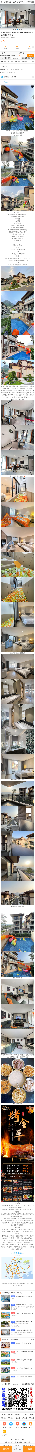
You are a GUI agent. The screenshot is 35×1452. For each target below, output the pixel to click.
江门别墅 (31, 61)
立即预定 (29, 1449)
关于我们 (4, 1445)
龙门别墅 (10, 61)
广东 (10, 1339)
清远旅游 (17, 1414)
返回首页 (6, 1449)
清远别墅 (24, 61)
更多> (33, 1292)
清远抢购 (3, 1418)
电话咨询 (17, 1449)
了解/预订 (30, 55)
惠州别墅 (17, 61)
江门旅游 (24, 1414)
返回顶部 (31, 1445)
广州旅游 (3, 1414)
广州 (13, 1339)
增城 (16, 1339)
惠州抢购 (10, 1418)
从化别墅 (3, 61)
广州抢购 (31, 1414)
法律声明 (24, 1445)
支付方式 (17, 1445)
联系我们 (11, 1445)
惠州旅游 (10, 1414)
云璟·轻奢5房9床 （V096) (7, 55)
